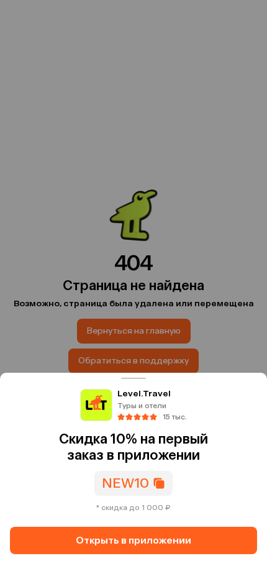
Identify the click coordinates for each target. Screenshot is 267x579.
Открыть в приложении (133, 540)
